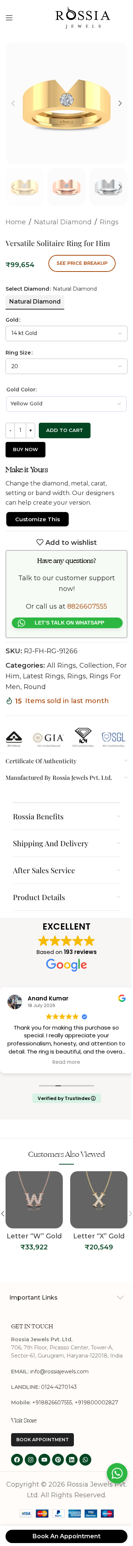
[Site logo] (83, 17)
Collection (96, 668)
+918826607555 (52, 1411)
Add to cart (64, 423)
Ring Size (18, 345)
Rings (109, 215)
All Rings (61, 668)
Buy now (25, 442)
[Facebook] (17, 1469)
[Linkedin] (72, 1469)
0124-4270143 (59, 1396)
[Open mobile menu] (9, 17)
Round (47, 689)
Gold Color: (21, 382)
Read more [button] (64, 1063)
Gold (12, 312)
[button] (13, 100)
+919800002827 (96, 1411)
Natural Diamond (63, 215)
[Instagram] (31, 1469)
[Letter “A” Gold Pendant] (31, 1200)
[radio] (35, 294)
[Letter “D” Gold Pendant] (96, 1200)
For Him (19, 678)
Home (16, 215)
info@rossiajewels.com (59, 1380)
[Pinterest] (58, 1469)
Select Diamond (27, 281)
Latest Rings (55, 678)
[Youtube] (44, 1469)
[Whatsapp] (85, 1469)
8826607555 (85, 609)
